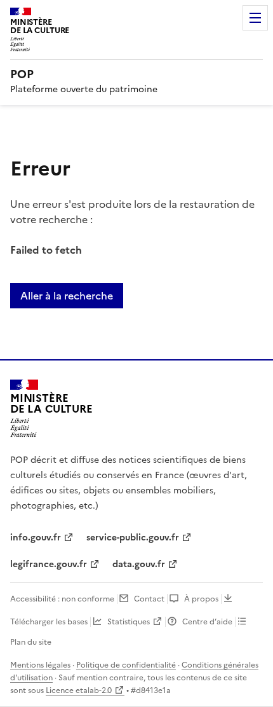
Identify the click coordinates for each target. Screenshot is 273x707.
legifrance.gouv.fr (48, 564)
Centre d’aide (207, 622)
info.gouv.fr (35, 537)
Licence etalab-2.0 (79, 690)
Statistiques (128, 622)
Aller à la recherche (66, 295)
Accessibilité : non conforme (62, 599)
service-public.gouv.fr (132, 537)
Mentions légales (40, 665)
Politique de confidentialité (126, 665)
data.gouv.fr (138, 564)
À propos (201, 599)
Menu (255, 18)
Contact (149, 599)
